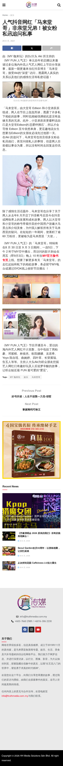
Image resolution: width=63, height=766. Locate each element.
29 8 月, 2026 (11, 524)
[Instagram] (31, 629)
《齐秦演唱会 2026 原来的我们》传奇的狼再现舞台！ (39, 534)
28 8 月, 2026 (24, 567)
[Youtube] (38, 629)
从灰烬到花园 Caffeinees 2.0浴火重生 (37, 562)
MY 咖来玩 (15, 377)
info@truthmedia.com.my (15, 695)
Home (5, 15)
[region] (31, 450)
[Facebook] (25, 629)
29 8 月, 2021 (8, 40)
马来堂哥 (36, 377)
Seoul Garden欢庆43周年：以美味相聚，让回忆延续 (39, 549)
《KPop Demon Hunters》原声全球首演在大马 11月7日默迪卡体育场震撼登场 (31, 517)
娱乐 (12, 15)
